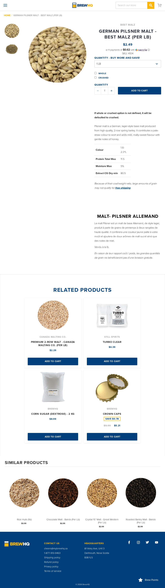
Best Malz (127, 24)
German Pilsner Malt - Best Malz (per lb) (37, 15)
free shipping (122, 188)
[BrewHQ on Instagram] (138, 542)
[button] (127, 49)
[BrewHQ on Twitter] (147, 542)
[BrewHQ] (82, 5)
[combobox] (135, 5)
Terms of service (52, 571)
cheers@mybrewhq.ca (56, 548)
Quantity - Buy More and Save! (117, 57)
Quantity (101, 84)
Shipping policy (52, 557)
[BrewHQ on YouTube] (156, 542)
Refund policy (51, 562)
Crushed (103, 78)
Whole (102, 73)
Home (7, 15)
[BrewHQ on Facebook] (129, 542)
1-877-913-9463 (52, 553)
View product (24, 496)
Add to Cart (53, 361)
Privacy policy (51, 566)
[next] (157, 499)
